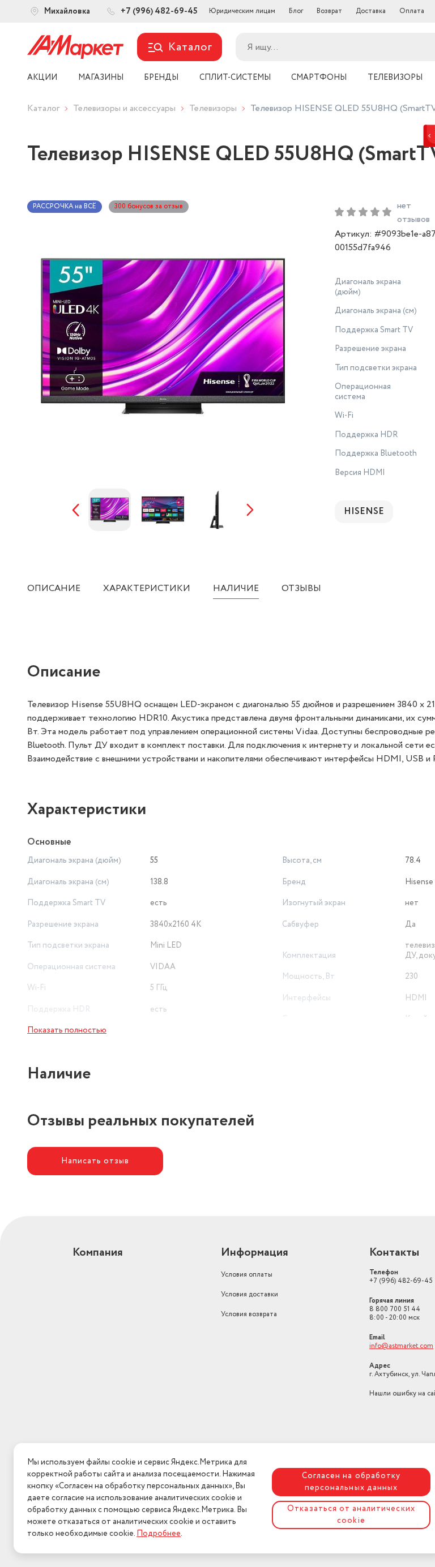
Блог (296, 11)
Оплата (411, 11)
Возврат (329, 11)
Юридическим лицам (242, 11)
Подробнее (159, 1533)
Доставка (371, 11)
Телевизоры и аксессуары (124, 108)
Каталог (43, 108)
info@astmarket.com (401, 1346)
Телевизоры (213, 108)
